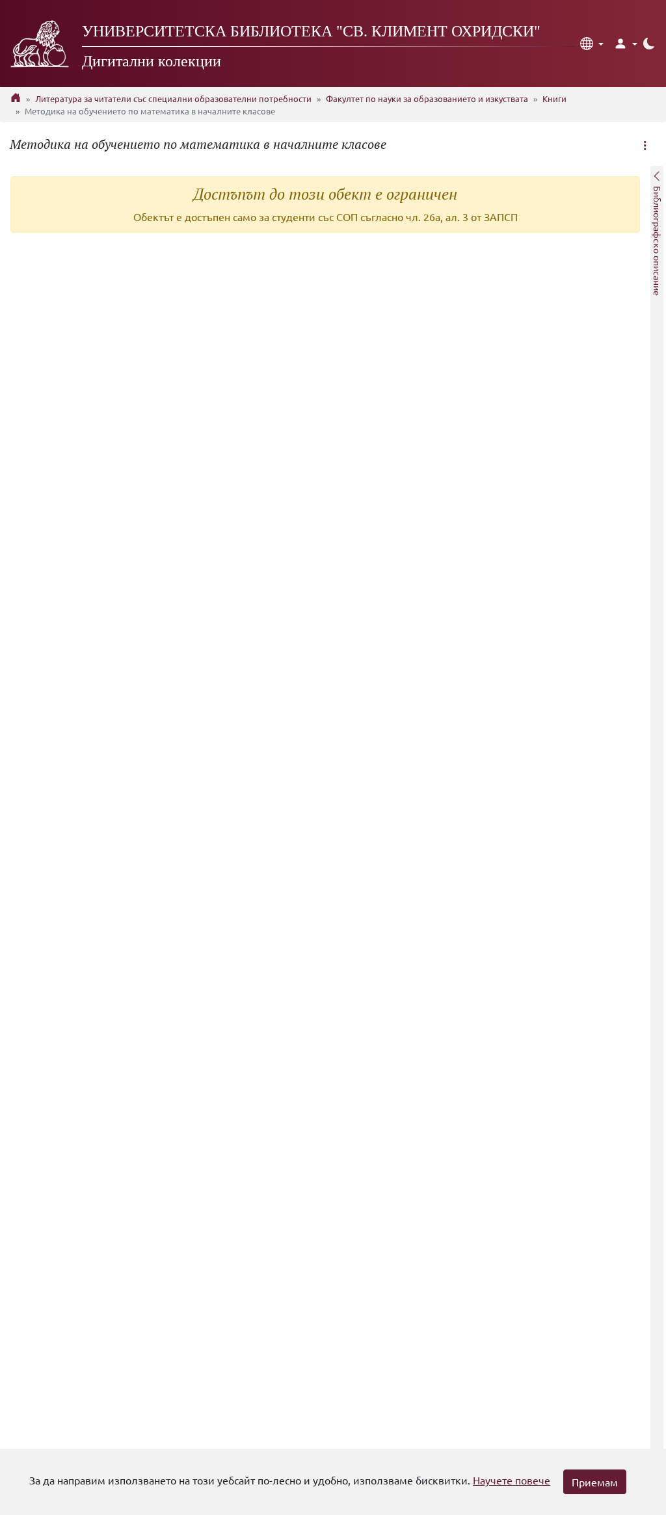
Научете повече (511, 1479)
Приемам (595, 1481)
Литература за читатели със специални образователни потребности (173, 98)
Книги (554, 98)
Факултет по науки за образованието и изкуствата (427, 98)
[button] (592, 44)
